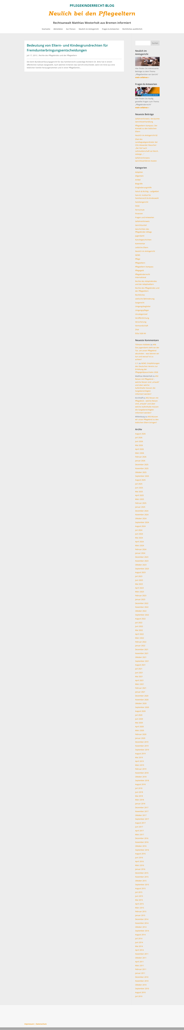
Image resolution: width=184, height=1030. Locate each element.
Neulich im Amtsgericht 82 (146, 135)
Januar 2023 (140, 599)
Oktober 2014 (140, 927)
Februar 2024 (140, 549)
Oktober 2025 (140, 472)
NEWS (137, 255)
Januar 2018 (140, 803)
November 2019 (141, 746)
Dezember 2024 (141, 511)
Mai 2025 (139, 491)
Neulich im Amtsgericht (89, 29)
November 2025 (141, 468)
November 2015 (141, 877)
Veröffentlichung (142, 318)
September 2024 (142, 522)
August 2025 (140, 480)
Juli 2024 (138, 530)
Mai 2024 (139, 538)
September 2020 (142, 707)
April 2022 (139, 634)
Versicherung (140, 322)
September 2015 (142, 884)
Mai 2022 (139, 630)
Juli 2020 (138, 715)
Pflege (137, 259)
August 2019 (140, 753)
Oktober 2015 (140, 880)
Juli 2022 (138, 622)
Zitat (137, 329)
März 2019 (139, 765)
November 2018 (141, 773)
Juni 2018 (139, 792)
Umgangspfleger (142, 310)
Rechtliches (140, 295)
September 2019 (142, 749)
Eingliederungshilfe (143, 187)
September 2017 (142, 819)
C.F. (136, 363)
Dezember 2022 (141, 603)
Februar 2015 (140, 911)
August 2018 (140, 784)
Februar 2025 (140, 503)
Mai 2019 (139, 757)
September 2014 (142, 931)
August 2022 (140, 618)
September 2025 (142, 476)
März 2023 (139, 591)
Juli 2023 (138, 576)
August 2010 (140, 992)
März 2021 (139, 684)
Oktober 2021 (140, 657)
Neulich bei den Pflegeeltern (92, 14)
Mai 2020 (139, 722)
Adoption (139, 172)
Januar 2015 (140, 915)
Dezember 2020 (141, 696)
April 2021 (139, 680)
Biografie (139, 183)
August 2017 (140, 823)
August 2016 (140, 853)
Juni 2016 (139, 857)
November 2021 (141, 653)
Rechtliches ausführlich (132, 29)
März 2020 (139, 730)
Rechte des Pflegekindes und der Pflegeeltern (58, 55)
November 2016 (141, 842)
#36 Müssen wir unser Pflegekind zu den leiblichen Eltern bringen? (147, 419)
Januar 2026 (140, 460)
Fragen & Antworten (110, 29)
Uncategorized (141, 314)
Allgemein (139, 176)
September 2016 (142, 850)
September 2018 (142, 780)
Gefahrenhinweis (142, 221)
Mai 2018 (139, 796)
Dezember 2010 (141, 977)
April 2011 (139, 961)
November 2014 (141, 923)
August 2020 (140, 711)
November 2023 (141, 561)
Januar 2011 (140, 973)
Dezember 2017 (141, 807)
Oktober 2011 (140, 958)
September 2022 (142, 615)
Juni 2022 (139, 626)
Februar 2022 (140, 642)
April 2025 (139, 495)
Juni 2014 (139, 942)
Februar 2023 (140, 595)
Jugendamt (139, 236)
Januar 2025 (140, 507)
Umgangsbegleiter (143, 306)
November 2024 (141, 514)
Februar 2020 (140, 734)
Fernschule (139, 210)
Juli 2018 (138, 788)
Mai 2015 (139, 900)
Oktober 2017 (140, 815)
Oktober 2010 (140, 985)
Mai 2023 (139, 584)
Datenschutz (41, 1024)
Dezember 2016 (141, 838)
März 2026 (139, 453)
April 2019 (139, 761)
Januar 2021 (140, 692)
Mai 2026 (139, 445)
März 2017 (139, 834)
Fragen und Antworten (144, 217)
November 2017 (141, 811)
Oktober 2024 (140, 518)
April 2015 (139, 904)
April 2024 (139, 541)
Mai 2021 (139, 676)
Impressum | (29, 1024)
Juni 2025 (139, 487)
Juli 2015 (138, 892)
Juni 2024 (139, 534)
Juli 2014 (138, 938)
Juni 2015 (139, 896)
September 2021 (142, 661)
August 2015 (140, 888)
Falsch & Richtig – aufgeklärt (147, 191)
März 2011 (139, 965)
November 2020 (141, 699)
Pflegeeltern (140, 263)
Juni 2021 (139, 672)
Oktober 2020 (140, 703)
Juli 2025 (138, 484)
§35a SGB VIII (140, 333)
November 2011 (141, 954)
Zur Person (70, 29)
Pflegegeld (139, 270)
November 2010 (141, 981)
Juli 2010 (138, 996)
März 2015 (139, 908)
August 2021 (140, 665)
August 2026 (140, 434)
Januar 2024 (140, 553)
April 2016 (139, 861)
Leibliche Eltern (141, 247)
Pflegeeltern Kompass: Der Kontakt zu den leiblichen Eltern (146, 128)
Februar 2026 (140, 457)
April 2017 (139, 830)
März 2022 (139, 638)
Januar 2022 (140, 645)
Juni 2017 (139, 827)
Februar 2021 (140, 688)
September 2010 (142, 988)
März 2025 (139, 499)
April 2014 (139, 950)
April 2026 (139, 449)
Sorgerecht (139, 302)
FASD (137, 206)
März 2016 (139, 865)
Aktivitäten (58, 29)
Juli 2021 (138, 669)
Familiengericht (141, 202)
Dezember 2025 (141, 464)
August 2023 (140, 572)
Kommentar (140, 243)
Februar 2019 (140, 769)
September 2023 (142, 568)
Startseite (46, 29)
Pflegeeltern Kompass (144, 267)
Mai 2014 (139, 946)
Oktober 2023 (140, 565)
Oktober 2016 (140, 846)
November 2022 (141, 607)
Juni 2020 (139, 719)
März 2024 (139, 545)
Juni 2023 (139, 580)
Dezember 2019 (141, 742)
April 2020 (139, 726)
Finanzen (139, 213)
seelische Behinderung (144, 299)
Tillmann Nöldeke (142, 344)
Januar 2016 (140, 869)
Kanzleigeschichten (143, 239)
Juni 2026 (139, 441)
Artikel (138, 180)
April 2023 (139, 588)
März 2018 (139, 800)
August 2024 (140, 526)
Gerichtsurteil (141, 225)
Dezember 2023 (141, 557)
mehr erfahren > (142, 77)
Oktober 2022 (140, 611)
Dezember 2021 (141, 649)
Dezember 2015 (141, 873)
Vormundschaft (141, 325)
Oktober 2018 (140, 777)
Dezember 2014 (141, 919)
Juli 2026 (138, 437)
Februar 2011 (140, 969)
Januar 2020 (140, 738)
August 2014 (140, 934)
